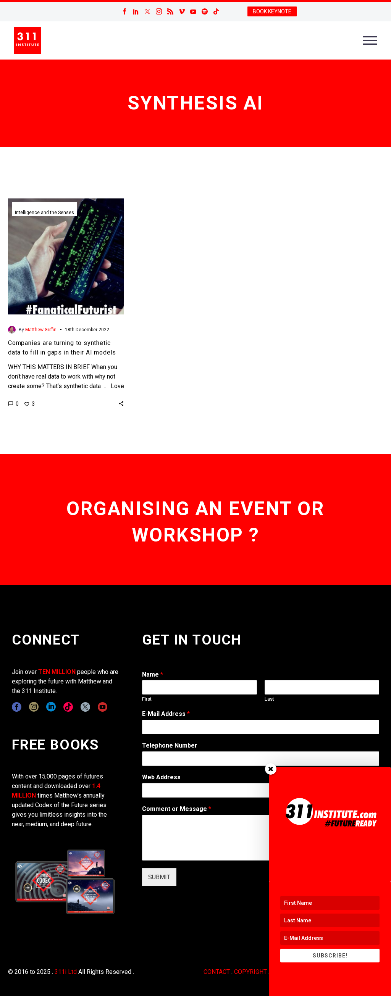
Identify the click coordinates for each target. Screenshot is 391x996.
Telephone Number (169, 745)
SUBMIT (159, 877)
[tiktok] (68, 707)
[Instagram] (159, 11)
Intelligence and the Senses (44, 212)
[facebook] (16, 707)
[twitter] (85, 707)
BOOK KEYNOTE (272, 11)
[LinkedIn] (136, 11)
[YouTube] (193, 11)
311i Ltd (66, 971)
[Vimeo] (181, 11)
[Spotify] (204, 11)
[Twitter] (147, 11)
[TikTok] (216, 11)
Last (269, 699)
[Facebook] (124, 11)
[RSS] (170, 11)
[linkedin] (51, 707)
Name (152, 674)
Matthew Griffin (41, 329)
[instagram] (34, 707)
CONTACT (217, 971)
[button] (121, 403)
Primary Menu (370, 40)
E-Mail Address (166, 713)
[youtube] (102, 707)
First (147, 699)
